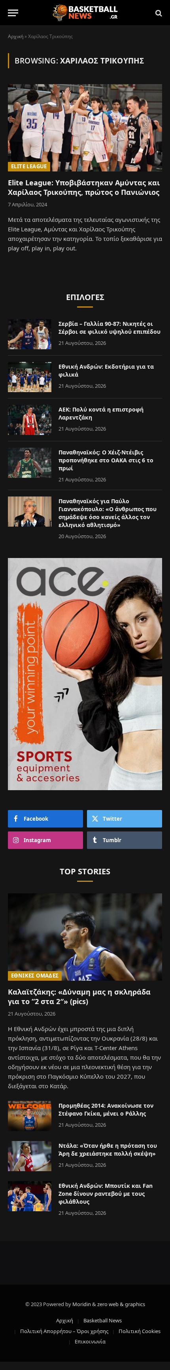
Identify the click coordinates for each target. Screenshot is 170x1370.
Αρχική (15, 36)
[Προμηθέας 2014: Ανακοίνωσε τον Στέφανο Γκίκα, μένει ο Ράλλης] (29, 1116)
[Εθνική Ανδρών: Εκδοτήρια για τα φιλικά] (29, 377)
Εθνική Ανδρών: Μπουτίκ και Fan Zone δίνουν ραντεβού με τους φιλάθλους (106, 1193)
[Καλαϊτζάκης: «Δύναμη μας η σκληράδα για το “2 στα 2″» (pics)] (85, 936)
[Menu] (13, 13)
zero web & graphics (121, 1304)
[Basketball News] (85, 13)
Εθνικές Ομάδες (35, 975)
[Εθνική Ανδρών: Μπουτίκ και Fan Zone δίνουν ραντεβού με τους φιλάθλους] (29, 1196)
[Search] (158, 13)
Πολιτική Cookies (140, 1331)
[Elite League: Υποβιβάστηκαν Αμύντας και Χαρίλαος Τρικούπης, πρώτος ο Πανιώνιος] (85, 127)
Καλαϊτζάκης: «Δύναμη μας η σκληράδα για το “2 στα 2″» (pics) (79, 996)
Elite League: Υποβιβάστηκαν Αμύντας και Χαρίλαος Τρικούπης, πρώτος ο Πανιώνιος (84, 187)
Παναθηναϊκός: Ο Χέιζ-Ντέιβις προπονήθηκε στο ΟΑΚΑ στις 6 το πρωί (106, 460)
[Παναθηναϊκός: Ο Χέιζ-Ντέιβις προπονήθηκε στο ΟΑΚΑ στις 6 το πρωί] (29, 463)
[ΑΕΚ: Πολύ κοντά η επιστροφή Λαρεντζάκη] (29, 420)
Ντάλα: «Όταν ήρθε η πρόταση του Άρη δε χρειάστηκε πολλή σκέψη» (108, 1149)
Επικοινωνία (90, 1341)
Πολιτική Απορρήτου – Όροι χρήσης (64, 1331)
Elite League (29, 166)
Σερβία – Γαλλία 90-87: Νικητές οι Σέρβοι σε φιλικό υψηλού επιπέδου (110, 327)
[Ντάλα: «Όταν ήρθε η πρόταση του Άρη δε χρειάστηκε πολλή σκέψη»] (29, 1156)
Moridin (81, 1304)
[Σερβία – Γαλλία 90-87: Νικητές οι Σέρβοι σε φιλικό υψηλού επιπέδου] (29, 334)
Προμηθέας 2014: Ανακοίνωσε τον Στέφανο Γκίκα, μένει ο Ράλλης (106, 1109)
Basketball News (102, 1320)
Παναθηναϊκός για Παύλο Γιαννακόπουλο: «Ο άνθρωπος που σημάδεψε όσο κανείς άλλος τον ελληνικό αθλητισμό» (108, 513)
